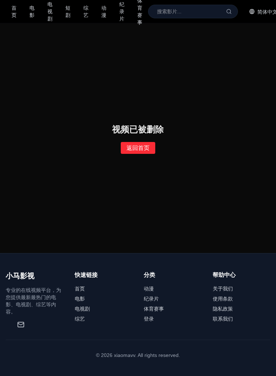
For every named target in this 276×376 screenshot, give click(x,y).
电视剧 (82, 309)
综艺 (85, 11)
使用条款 (223, 299)
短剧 (67, 11)
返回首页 (138, 148)
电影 (31, 11)
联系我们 (223, 319)
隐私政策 (223, 309)
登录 (149, 319)
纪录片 (151, 299)
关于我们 (223, 289)
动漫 (103, 11)
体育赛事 (154, 309)
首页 (14, 11)
